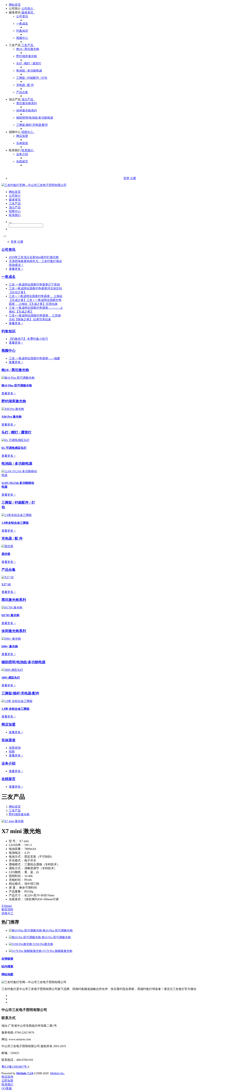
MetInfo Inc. (57, 1073)
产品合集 (22, 92)
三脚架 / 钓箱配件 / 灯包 (31, 77)
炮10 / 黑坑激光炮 (27, 49)
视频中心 (22, 37)
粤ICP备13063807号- (14, 1066)
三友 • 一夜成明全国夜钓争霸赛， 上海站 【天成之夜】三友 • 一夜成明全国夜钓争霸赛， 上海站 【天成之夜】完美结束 (35, 300)
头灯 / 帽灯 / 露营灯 (28, 63)
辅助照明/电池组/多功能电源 (34, 117)
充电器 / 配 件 (25, 85)
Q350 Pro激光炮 (43, 944)
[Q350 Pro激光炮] (21, 944)
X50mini (6, 905)
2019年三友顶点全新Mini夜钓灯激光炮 (34, 257)
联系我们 (15, 150)
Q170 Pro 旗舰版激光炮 (57, 950)
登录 (126, 178)
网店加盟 (22, 135)
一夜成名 (22, 23)
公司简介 (15, 8)
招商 (12, 751)
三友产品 (15, 45)
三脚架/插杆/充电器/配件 (32, 124)
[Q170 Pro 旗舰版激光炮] (25, 950)
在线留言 (22, 161)
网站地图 (7, 974)
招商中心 (15, 132)
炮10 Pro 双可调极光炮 (56, 937)
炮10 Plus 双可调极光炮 (58, 930)
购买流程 (7, 909)
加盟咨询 (15, 747)
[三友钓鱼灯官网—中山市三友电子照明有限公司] (33, 185)
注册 (133, 178)
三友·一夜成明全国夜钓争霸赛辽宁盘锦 (34, 284)
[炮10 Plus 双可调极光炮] (26, 930)
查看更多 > (16, 268)
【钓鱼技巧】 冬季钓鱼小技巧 (28, 338)
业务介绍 (22, 154)
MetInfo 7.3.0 (24, 1073)
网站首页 (15, 4)
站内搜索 (7, 966)
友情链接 (7, 958)
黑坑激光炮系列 (26, 103)
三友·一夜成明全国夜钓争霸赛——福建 (34, 358)
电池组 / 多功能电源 (29, 70)
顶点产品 (15, 99)
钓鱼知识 (22, 30)
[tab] (126, 906)
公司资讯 (22, 16)
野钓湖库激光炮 (26, 56)
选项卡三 (7, 913)
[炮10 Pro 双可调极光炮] (25, 937)
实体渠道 (22, 143)
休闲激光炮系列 (26, 110)
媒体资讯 (15, 12)
